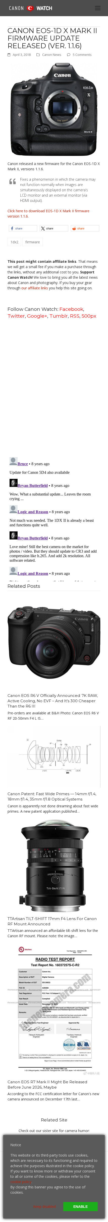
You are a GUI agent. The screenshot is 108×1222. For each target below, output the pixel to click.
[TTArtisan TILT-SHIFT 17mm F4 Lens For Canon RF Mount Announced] (54, 865)
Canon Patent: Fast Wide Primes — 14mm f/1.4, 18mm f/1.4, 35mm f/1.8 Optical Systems (52, 796)
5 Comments (82, 54)
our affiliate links (34, 288)
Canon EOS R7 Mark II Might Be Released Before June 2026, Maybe (47, 1084)
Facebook (71, 309)
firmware (32, 242)
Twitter (16, 316)
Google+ (37, 316)
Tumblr (58, 316)
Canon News (51, 54)
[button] (97, 8)
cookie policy (20, 1181)
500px (89, 316)
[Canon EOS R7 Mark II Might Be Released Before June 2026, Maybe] (54, 1009)
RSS (74, 316)
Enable (80, 1207)
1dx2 (14, 242)
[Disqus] (54, 387)
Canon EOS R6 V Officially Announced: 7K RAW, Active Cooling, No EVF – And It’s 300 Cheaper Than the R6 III (53, 700)
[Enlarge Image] (54, 108)
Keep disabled (44, 1206)
